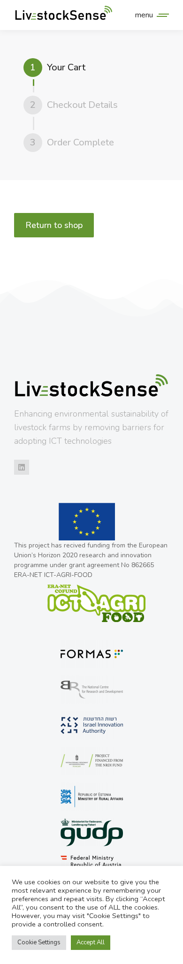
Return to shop (54, 225)
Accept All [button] (90, 942)
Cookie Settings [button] (39, 942)
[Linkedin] (21, 467)
